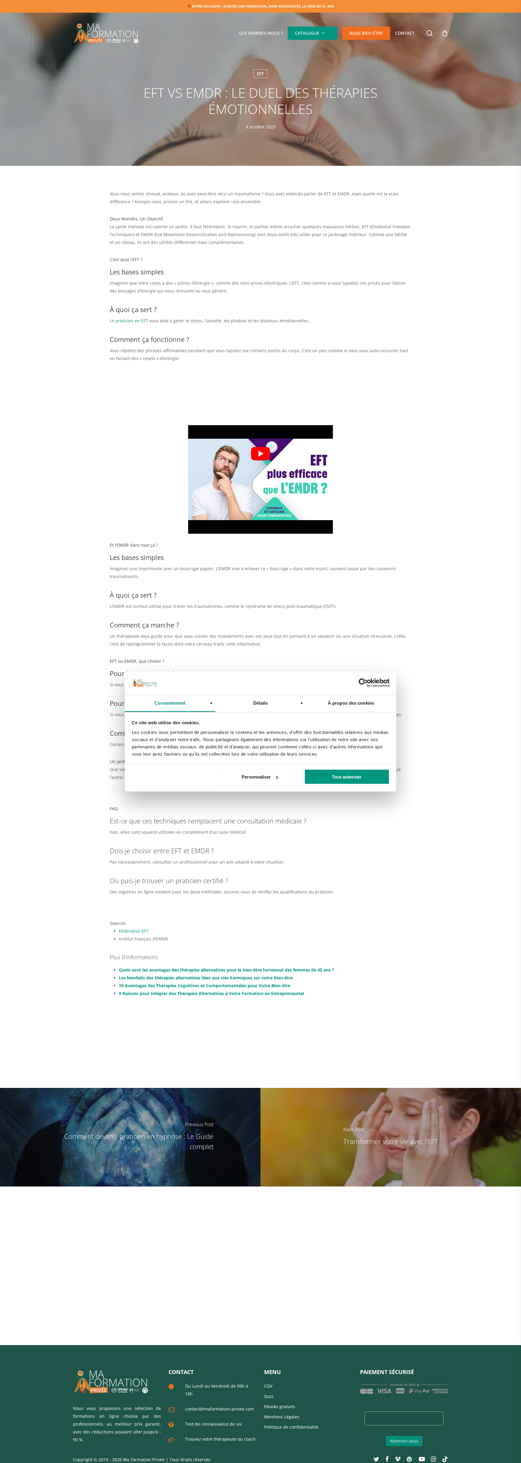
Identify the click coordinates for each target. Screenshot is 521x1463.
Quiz (268, 1396)
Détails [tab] (260, 702)
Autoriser (333, 39)
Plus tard (303, 39)
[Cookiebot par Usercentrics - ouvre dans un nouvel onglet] (363, 682)
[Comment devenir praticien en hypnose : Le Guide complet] (130, 1137)
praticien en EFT (131, 321)
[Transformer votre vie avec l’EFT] (390, 1137)
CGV (268, 1386)
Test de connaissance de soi (213, 1424)
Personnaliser (256, 776)
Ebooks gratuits (279, 1406)
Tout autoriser (347, 776)
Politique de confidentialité (291, 1427)
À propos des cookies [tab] (351, 702)
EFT (260, 74)
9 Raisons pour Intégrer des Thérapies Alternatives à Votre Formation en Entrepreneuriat (211, 993)
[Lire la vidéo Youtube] (260, 453)
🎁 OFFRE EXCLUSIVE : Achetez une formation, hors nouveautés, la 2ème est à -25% (260, 6)
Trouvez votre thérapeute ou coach (220, 1439)
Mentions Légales (281, 1417)
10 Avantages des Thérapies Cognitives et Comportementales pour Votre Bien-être (204, 985)
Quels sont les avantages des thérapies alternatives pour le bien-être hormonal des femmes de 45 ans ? (226, 970)
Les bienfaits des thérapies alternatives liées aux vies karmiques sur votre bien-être (206, 978)
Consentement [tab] (169, 702)
